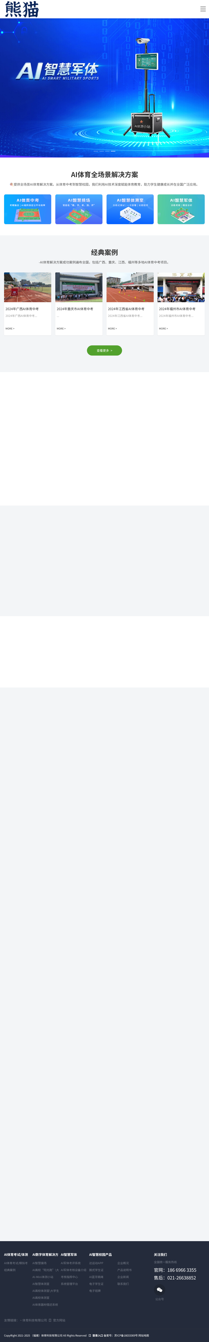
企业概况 (123, 1263)
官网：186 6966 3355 (175, 1269)
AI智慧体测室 (40, 1284)
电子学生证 (96, 1284)
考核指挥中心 (69, 1277)
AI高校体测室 (40, 1298)
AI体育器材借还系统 (45, 1304)
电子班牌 (95, 1291)
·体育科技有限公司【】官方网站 (42, 1320)
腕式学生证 (96, 1270)
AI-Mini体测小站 (42, 1277)
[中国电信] (145, 685)
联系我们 (123, 1284)
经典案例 (10, 1270)
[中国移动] (185, 685)
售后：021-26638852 (175, 1277)
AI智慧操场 (39, 1263)
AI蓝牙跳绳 (96, 1277)
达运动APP (96, 1263)
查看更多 (104, 350)
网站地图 (143, 1335)
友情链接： (11, 1320)
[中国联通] (104, 685)
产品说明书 (124, 1270)
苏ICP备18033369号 (126, 1335)
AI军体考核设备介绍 (73, 1270)
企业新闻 (123, 1277)
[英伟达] (24, 685)
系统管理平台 (69, 1284)
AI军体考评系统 (71, 1263)
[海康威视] (64, 685)
